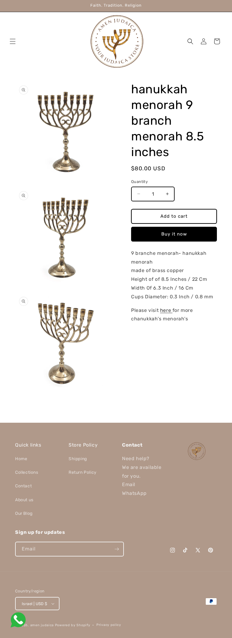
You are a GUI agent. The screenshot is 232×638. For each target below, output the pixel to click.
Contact (23, 486)
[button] (12, 41)
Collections (26, 472)
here (166, 310)
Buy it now (174, 234)
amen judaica (42, 625)
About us (24, 499)
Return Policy (83, 472)
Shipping (78, 458)
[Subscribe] (116, 549)
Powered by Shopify (72, 625)
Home (21, 458)
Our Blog (24, 513)
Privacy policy (108, 625)
